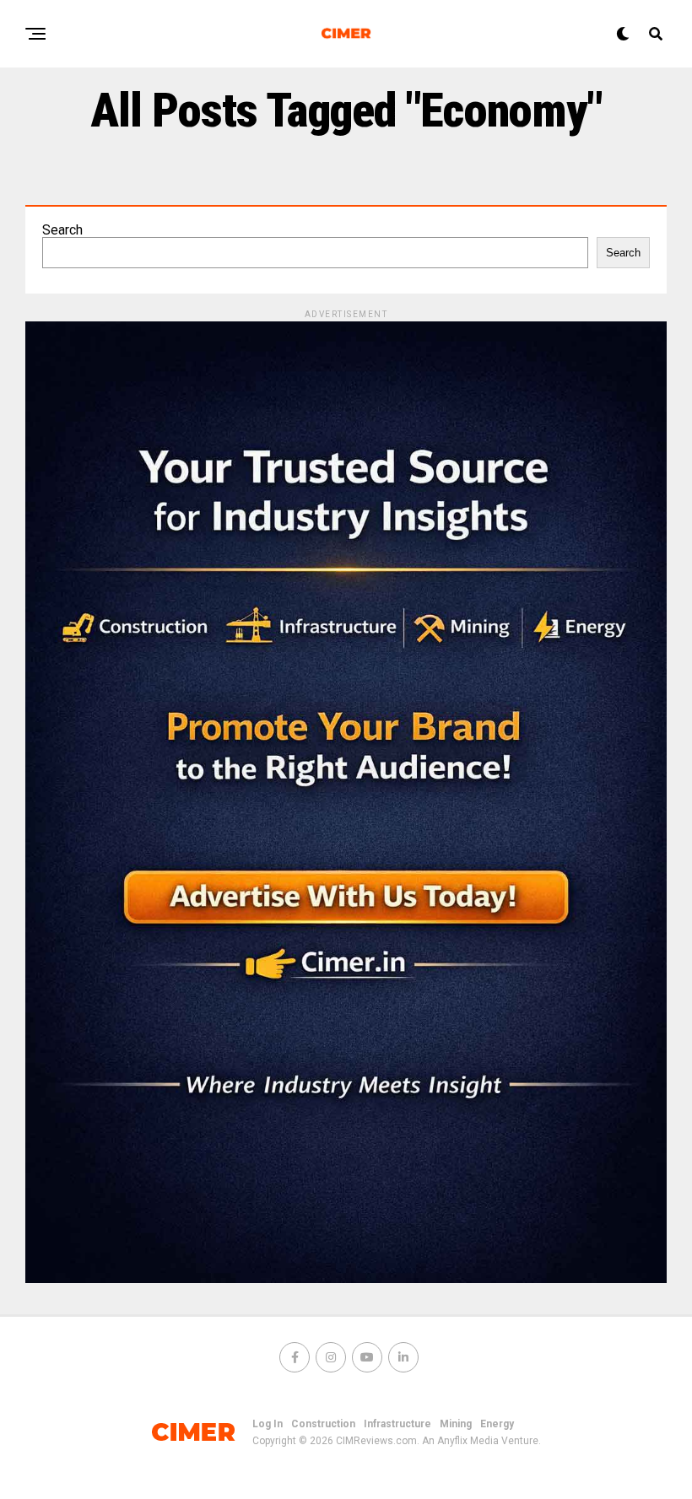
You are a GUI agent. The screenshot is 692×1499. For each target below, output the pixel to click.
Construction (323, 1424)
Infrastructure (397, 1424)
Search (62, 230)
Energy (497, 1424)
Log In (267, 1424)
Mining (456, 1424)
